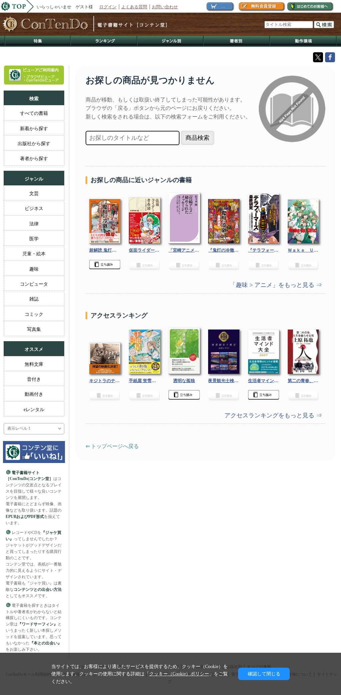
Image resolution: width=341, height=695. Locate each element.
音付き (34, 379)
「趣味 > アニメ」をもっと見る (273, 285)
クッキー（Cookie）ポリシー (179, 673)
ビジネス (34, 208)
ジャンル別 (171, 41)
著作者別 (237, 41)
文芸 (34, 193)
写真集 (34, 329)
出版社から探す (34, 143)
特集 (37, 41)
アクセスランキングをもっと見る (270, 415)
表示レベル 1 (18, 428)
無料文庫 (34, 364)
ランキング (104, 41)
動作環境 (303, 41)
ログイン (108, 6)
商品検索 (197, 137)
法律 (34, 223)
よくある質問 (134, 6)
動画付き (34, 394)
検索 (324, 24)
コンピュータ (34, 284)
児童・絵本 (34, 253)
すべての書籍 (34, 113)
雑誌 (34, 299)
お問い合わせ (165, 6)
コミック (34, 314)
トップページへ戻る (115, 446)
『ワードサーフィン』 (38, 624)
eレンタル (34, 409)
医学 (34, 238)
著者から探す (34, 158)
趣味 (34, 269)
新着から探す (34, 128)
